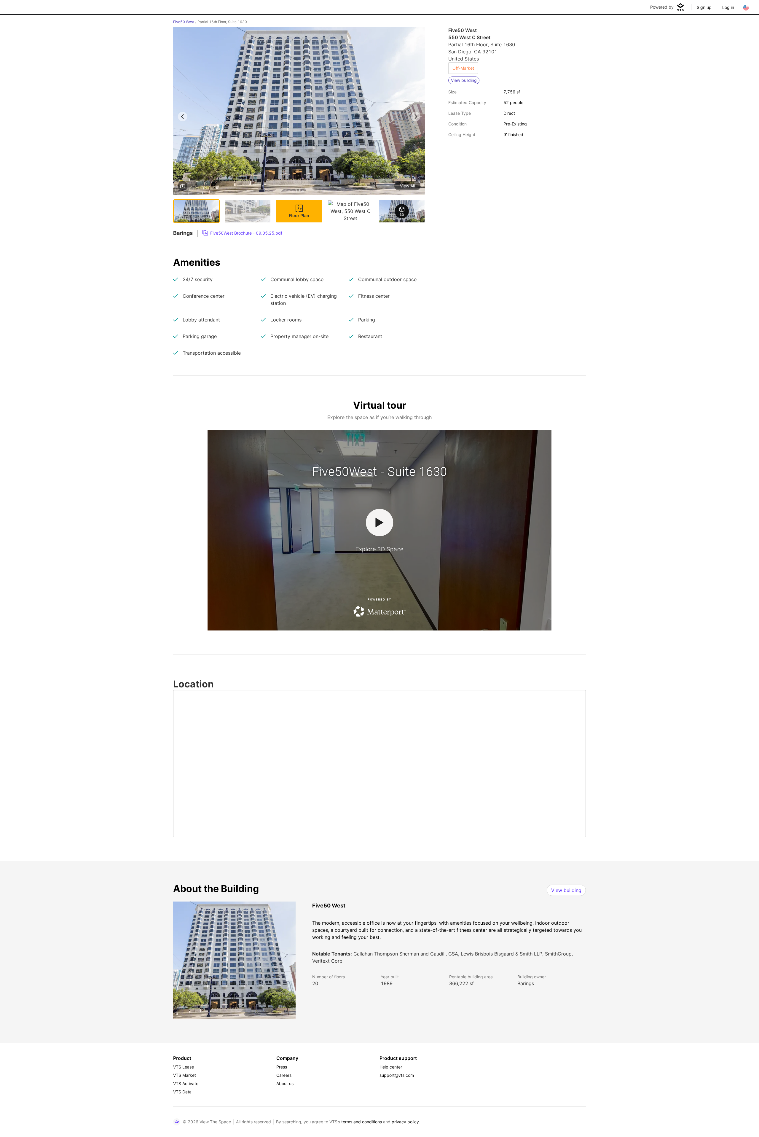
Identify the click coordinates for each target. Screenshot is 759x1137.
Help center (391, 1066)
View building (566, 890)
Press (281, 1066)
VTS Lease (183, 1066)
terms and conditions (361, 1121)
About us (285, 1083)
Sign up (704, 7)
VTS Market (184, 1075)
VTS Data (182, 1091)
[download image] (182, 186)
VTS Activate (185, 1083)
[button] (299, 112)
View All (407, 185)
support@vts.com (397, 1075)
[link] (242, 233)
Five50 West (183, 22)
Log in (728, 7)
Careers (283, 1075)
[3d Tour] (402, 211)
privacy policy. (406, 1121)
